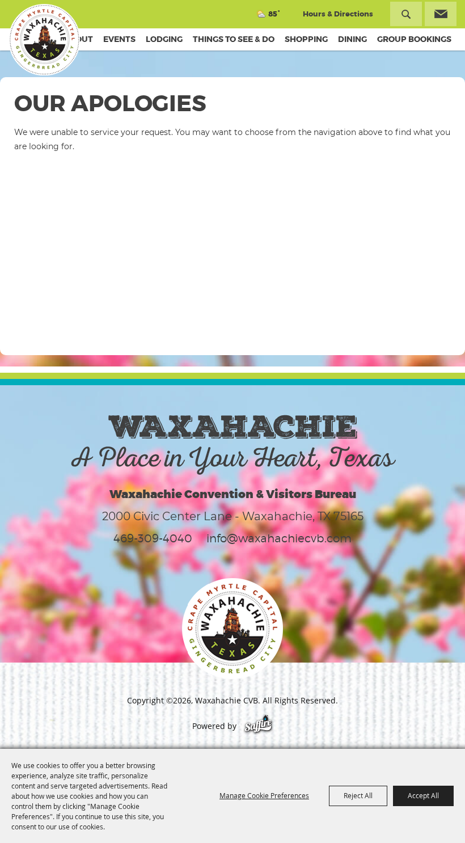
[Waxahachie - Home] (232, 628)
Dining (352, 39)
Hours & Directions (338, 14)
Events (119, 39)
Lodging (164, 39)
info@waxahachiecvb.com (279, 538)
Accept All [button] (423, 795)
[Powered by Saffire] (258, 726)
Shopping (306, 39)
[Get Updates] (440, 14)
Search (406, 14)
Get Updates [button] (440, 14)
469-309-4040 (152, 538)
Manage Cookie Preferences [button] (264, 795)
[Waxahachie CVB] (44, 39)
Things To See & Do (233, 39)
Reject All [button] (358, 795)
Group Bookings (414, 39)
